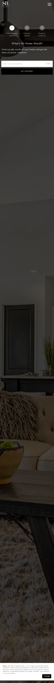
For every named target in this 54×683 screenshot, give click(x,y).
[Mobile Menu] (49, 4)
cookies (27, 666)
